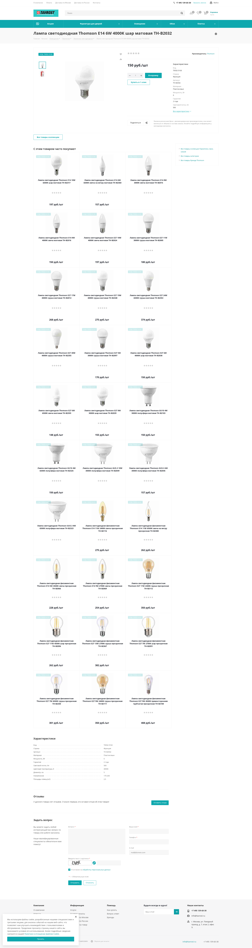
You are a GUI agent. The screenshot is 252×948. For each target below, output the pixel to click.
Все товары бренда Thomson (192, 160)
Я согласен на (91, 869)
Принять (40, 939)
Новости (37, 913)
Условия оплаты (77, 913)
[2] (131, 53)
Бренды (110, 917)
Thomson (210, 53)
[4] (136, 53)
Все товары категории (190, 156)
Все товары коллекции (48, 137)
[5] (138, 53)
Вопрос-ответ (113, 913)
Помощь (111, 905)
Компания (38, 905)
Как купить (112, 910)
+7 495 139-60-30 (198, 910)
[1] (128, 53)
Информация (77, 905)
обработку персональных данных (97, 869)
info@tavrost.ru (198, 916)
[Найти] (182, 13)
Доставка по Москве (79, 917)
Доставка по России (79, 921)
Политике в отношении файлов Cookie (41, 934)
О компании (38, 910)
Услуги (73, 910)
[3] (133, 53)
